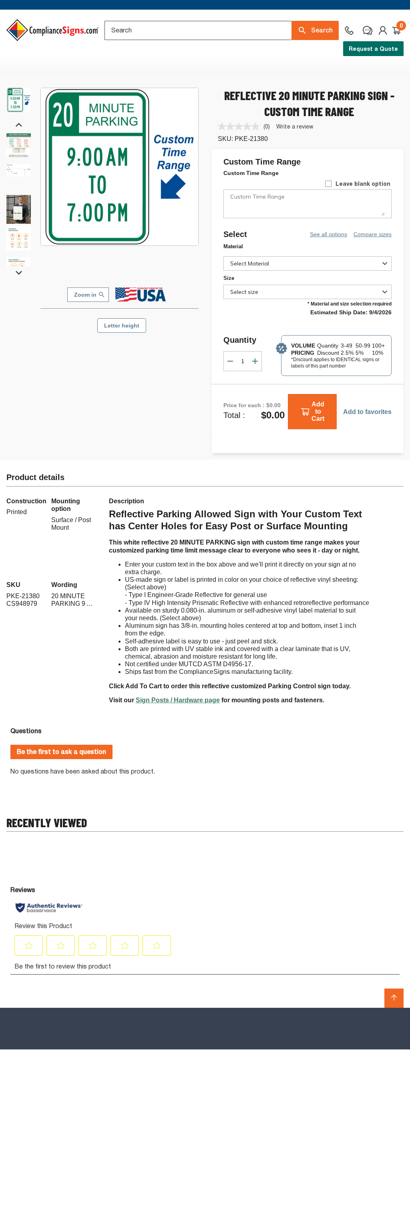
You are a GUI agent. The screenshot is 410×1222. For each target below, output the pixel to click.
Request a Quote (373, 48)
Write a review (295, 126)
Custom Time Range (251, 173)
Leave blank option (363, 184)
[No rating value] (240, 126)
